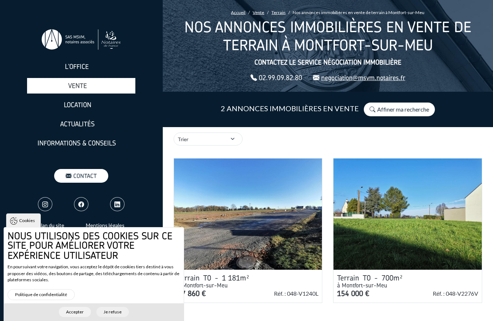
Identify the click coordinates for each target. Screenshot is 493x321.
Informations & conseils (77, 143)
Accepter (75, 312)
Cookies (27, 220)
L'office (77, 66)
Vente (77, 85)
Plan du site (51, 225)
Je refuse (113, 312)
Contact (85, 176)
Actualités (77, 124)
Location (77, 104)
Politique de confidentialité (41, 294)
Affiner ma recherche (403, 109)
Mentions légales (105, 225)
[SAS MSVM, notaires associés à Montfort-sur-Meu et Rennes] (81, 39)
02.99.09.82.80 (280, 77)
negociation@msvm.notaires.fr (363, 77)
